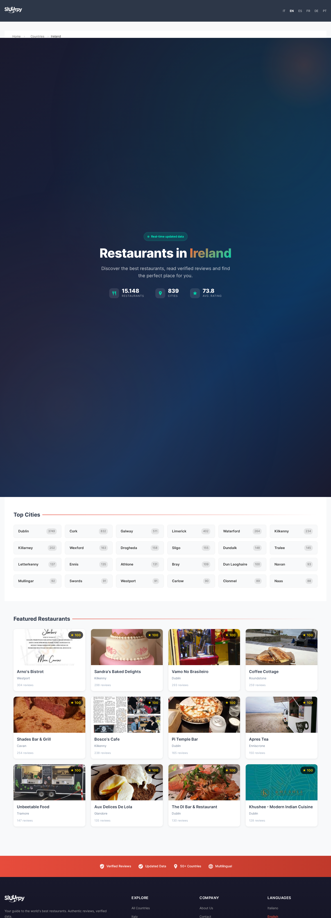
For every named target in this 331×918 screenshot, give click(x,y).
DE (316, 11)
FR (308, 11)
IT (284, 11)
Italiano (273, 908)
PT (324, 11)
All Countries (140, 908)
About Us (206, 908)
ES (300, 11)
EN (292, 11)
